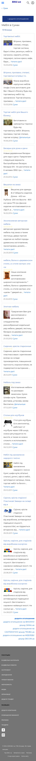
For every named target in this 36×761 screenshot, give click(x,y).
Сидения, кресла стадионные (17, 346)
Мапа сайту (24, 756)
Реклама (5, 720)
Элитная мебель (11, 307)
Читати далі (16, 62)
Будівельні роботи (9, 665)
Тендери (5, 725)
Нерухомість (7, 684)
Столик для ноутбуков (14, 415)
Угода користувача (14, 756)
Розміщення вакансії (10, 715)
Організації (6, 694)
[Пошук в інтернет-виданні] (28, 3)
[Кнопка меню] (3, 3)
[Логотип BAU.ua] (16, 2)
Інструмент (6, 670)
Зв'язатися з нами (19, 753)
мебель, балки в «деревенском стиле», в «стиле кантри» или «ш (18, 263)
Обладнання (7, 675)
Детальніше (24, 137)
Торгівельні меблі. (12, 36)
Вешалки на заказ (12, 185)
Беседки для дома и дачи (15, 148)
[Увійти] (32, 3)
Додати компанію (9, 710)
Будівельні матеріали (10, 660)
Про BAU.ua (8, 753)
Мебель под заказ (12, 382)
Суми (15, 65)
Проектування (7, 679)
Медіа (4, 689)
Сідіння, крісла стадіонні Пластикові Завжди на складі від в (17, 501)
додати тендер (8, 699)
